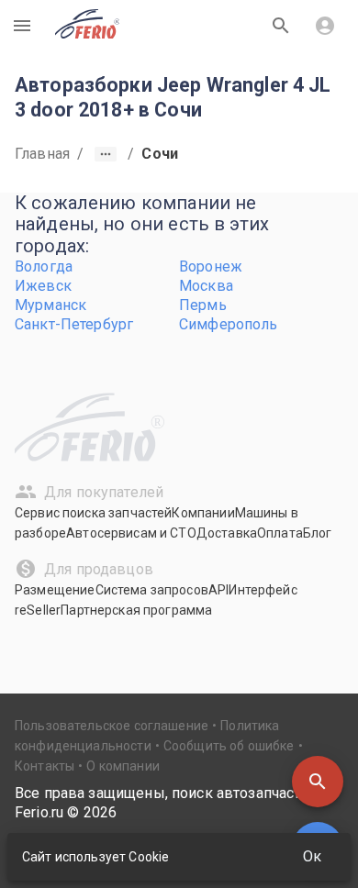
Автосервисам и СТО (131, 533)
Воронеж (210, 266)
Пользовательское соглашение (111, 725)
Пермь (203, 305)
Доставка (226, 533)
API (218, 590)
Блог (317, 533)
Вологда (44, 266)
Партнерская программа (136, 610)
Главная (42, 153)
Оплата (280, 533)
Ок (312, 856)
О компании (123, 766)
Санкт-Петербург (74, 324)
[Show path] (106, 154)
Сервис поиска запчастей (93, 512)
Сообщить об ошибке (229, 745)
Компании (203, 512)
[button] (317, 781)
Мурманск (50, 305)
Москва (206, 285)
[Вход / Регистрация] (325, 25)
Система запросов (151, 590)
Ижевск (43, 285)
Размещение (55, 590)
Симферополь (228, 324)
